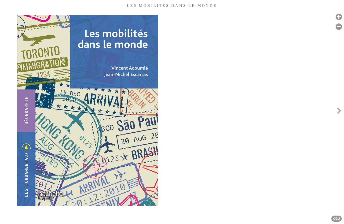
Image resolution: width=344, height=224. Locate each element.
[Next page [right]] (339, 112)
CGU (336, 219)
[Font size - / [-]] (338, 26)
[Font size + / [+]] (338, 17)
